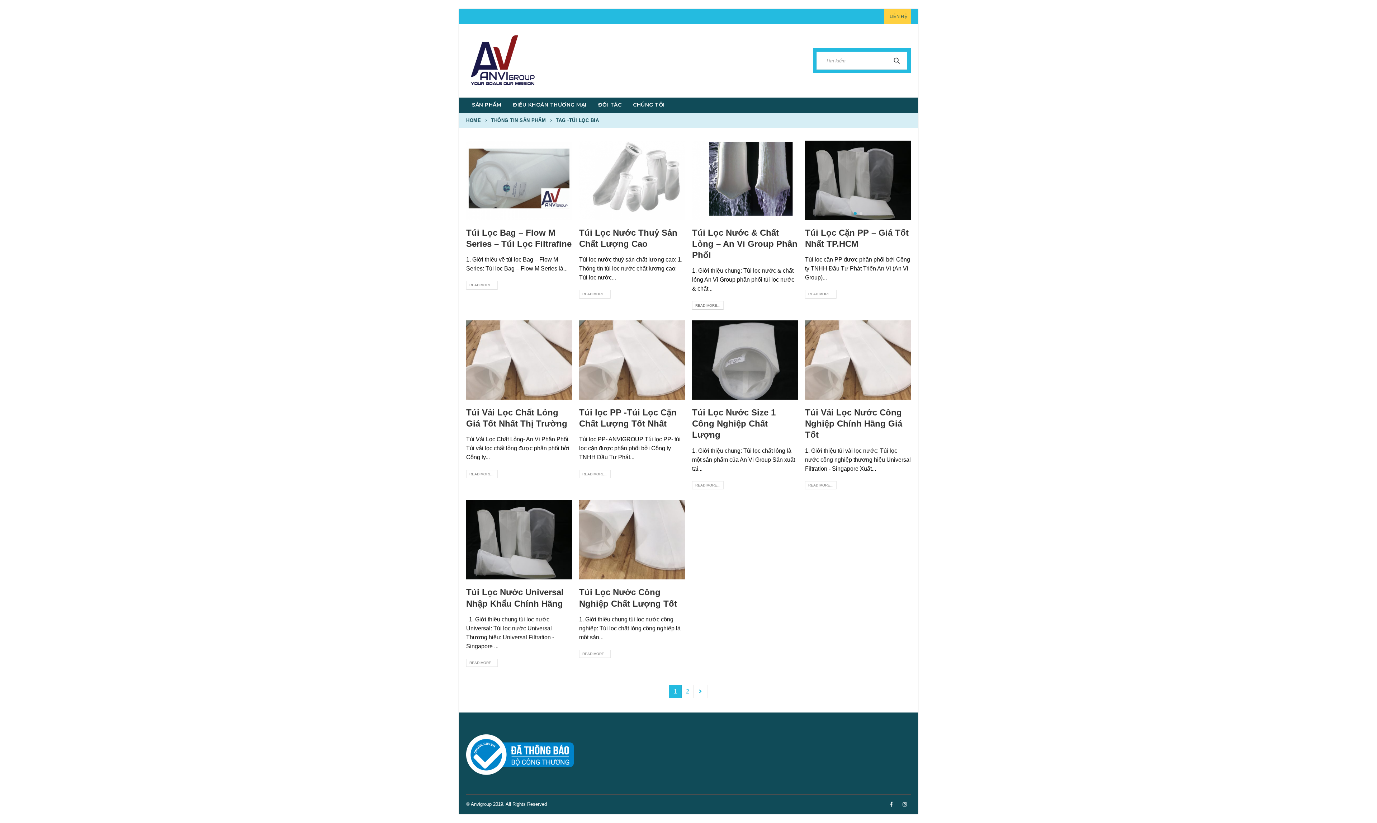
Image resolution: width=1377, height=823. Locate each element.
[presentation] (812, 180)
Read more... (482, 285)
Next (701, 691)
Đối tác (610, 105)
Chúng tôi (649, 105)
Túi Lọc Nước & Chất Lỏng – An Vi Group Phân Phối (745, 244)
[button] (855, 213)
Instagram (904, 804)
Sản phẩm (486, 105)
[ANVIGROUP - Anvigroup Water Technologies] (502, 61)
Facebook (891, 804)
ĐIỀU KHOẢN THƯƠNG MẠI (550, 105)
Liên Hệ (898, 16)
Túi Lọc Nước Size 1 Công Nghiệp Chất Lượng (734, 423)
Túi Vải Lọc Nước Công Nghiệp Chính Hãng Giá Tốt (853, 423)
